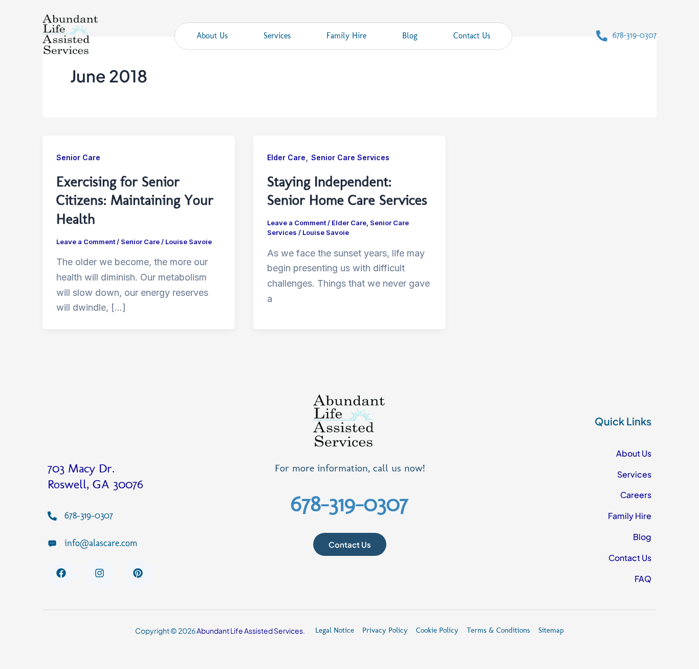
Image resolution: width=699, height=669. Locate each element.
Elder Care (286, 157)
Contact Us (471, 35)
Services (277, 35)
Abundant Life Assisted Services (249, 630)
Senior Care (78, 157)
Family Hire (346, 35)
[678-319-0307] (601, 35)
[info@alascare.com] (52, 543)
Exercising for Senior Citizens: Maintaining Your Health (134, 200)
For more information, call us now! (350, 468)
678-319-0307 (635, 35)
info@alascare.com (100, 543)
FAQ (643, 578)
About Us (212, 35)
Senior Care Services (350, 157)
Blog (410, 35)
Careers (635, 494)
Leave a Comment (85, 242)
